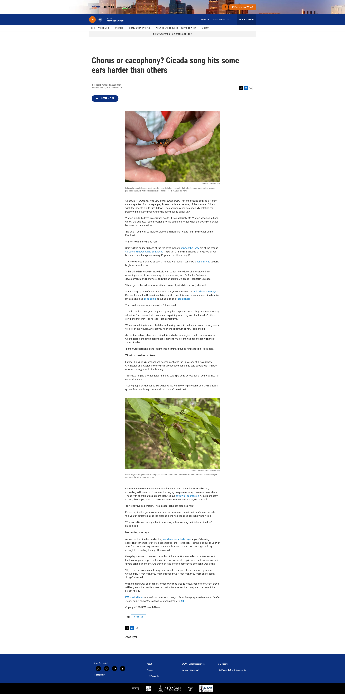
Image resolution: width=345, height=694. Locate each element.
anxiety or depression (187, 495)
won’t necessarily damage (177, 539)
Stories (119, 28)
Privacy (150, 670)
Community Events (139, 28)
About (205, 28)
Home (92, 28)
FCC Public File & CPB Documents (232, 670)
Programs (103, 28)
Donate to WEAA (243, 7)
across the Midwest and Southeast (144, 251)
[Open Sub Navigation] (111, 28)
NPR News (138, 617)
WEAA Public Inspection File (193, 664)
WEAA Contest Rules (167, 28)
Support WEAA (188, 28)
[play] (92, 19)
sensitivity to (203, 261)
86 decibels (150, 298)
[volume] (100, 20)
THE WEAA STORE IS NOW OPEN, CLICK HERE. (172, 34)
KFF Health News (134, 597)
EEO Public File (153, 676)
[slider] (104, 19)
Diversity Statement (190, 670)
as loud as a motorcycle (205, 291)
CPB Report (222, 664)
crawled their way (189, 248)
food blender (183, 298)
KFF (182, 601)
